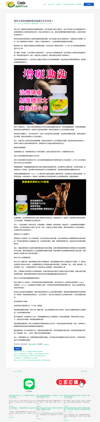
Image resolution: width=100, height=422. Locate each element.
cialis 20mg (20, 23)
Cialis (15, 23)
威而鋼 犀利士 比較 (37, 23)
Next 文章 (84, 371)
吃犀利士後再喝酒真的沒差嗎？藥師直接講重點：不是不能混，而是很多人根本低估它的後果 (77, 409)
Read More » (11, 406)
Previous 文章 (16, 371)
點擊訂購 (18, 348)
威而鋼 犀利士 (27, 23)
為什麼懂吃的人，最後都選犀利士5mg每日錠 (25, 358)
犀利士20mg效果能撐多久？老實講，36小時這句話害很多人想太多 (31, 354)
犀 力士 (44, 23)
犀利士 (44, 170)
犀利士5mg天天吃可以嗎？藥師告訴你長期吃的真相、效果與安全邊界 (32, 360)
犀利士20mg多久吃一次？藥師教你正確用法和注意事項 (28, 351)
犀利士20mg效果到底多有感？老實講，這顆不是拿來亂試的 (29, 356)
